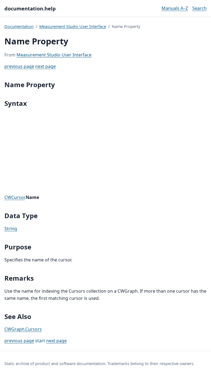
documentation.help (30, 8)
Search (199, 8)
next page (45, 66)
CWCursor (14, 197)
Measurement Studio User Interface (72, 26)
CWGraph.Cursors (23, 329)
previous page (19, 66)
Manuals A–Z (175, 8)
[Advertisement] (105, 151)
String (10, 229)
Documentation (19, 26)
